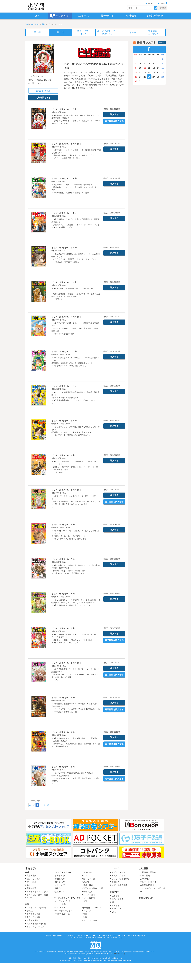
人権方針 (69, 936)
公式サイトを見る (43, 91)
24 (140, 77)
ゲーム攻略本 (89, 898)
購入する (114, 114)
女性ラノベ (60, 892)
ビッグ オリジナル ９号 (63, 455)
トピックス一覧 (118, 872)
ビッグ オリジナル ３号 (63, 732)
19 (149, 72)
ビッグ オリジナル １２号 (64, 351)
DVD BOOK (60, 907)
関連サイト (116, 892)
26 (149, 77)
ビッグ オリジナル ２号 (63, 767)
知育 (85, 901)
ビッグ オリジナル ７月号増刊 (66, 317)
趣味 (29, 885)
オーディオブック (63, 901)
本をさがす (35, 24)
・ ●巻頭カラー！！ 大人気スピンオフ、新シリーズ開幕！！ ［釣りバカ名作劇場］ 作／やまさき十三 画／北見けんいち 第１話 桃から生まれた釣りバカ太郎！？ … (75, 501)
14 (158, 68)
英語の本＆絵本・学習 (93, 888)
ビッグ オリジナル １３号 (64, 282)
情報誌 (30, 911)
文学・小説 (31, 875)
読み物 (86, 882)
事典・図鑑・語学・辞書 (37, 895)
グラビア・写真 (90, 920)
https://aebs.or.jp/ (120, 953)
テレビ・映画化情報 (120, 879)
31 (140, 81)
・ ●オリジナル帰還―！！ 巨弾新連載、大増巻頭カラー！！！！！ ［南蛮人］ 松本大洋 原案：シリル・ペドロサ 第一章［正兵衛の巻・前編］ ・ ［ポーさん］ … (74, 466)
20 (154, 72)
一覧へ (162, 42)
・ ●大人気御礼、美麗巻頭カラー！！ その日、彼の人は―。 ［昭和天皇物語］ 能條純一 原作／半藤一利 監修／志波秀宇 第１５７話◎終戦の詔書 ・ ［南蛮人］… (75, 293)
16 (136, 72)
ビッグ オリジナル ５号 (63, 628)
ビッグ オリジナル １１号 (64, 386)
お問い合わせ (146, 898)
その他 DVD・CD (62, 914)
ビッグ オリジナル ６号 (63, 594)
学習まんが (89, 892)
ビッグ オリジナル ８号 (63, 524)
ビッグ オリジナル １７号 (64, 109)
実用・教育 (31, 888)
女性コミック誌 (33, 917)
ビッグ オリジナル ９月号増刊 (66, 144)
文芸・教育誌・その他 (36, 923)
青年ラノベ (60, 888)
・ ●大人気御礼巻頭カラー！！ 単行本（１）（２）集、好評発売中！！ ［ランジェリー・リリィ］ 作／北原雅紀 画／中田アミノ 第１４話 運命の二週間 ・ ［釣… (76, 674)
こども (30, 898)
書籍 (27, 872)
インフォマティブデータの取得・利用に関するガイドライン (95, 937)
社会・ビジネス (33, 879)
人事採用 (144, 879)
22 (162, 72)
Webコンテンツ (118, 909)
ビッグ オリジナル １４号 (64, 248)
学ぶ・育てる (117, 899)
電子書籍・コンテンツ (91, 907)
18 (145, 72)
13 (154, 68)
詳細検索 (163, 8)
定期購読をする (43, 97)
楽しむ (115, 902)
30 (136, 81)
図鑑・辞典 (88, 885)
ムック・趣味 (89, 895)
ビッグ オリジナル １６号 (64, 178)
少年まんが (60, 875)
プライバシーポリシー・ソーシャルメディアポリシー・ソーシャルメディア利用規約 (111, 936)
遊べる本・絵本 (90, 879)
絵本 (85, 875)
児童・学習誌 (32, 920)
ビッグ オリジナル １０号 (64, 421)
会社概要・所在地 (148, 872)
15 (162, 68)
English (162, 3)
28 (158, 77)
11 (145, 68)
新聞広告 (116, 882)
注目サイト (116, 896)
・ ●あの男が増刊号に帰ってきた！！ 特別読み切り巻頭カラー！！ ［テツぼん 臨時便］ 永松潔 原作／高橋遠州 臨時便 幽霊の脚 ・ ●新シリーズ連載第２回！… (75, 328)
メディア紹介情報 (119, 885)
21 (158, 72)
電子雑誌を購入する (114, 121)
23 (136, 77)
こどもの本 (87, 872)
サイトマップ (152, 3)
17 (140, 72)
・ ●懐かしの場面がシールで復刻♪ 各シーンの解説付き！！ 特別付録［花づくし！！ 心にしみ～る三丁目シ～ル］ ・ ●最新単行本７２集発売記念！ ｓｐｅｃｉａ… (75, 602)
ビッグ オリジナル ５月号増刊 (66, 490)
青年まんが (60, 882)
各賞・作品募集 (118, 875)
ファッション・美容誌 (36, 907)
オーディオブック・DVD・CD (67, 898)
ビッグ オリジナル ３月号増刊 (66, 663)
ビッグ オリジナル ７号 (63, 559)
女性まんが (60, 885)
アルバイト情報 (147, 882)
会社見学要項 (146, 885)
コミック (87, 911)
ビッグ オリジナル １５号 (64, 213)
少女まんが (60, 879)
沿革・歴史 (145, 875)
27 (154, 77)
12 (149, 68)
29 (162, 77)
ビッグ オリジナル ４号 (63, 697)
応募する (116, 905)
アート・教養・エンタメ (37, 892)
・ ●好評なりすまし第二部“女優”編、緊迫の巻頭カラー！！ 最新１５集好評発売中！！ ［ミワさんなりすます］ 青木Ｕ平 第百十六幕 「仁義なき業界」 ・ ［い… (76, 778)
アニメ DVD (60, 904)
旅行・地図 (31, 882)
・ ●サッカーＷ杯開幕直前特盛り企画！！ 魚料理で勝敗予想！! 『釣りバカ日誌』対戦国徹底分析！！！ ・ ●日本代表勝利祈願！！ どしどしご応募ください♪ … (75, 397)
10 (140, 68)
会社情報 (143, 868)
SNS (114, 912)
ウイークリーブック (35, 927)
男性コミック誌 (33, 914)
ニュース (115, 868)
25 (145, 77)
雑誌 (44, 24)
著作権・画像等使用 (54, 936)
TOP (27, 24)
